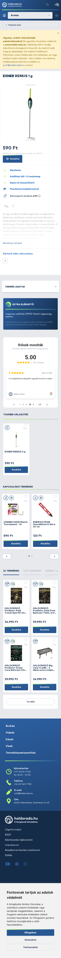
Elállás (8, 855)
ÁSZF (8, 835)
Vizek (9, 746)
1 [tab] (29, 556)
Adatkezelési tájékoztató (19, 840)
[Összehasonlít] (6, 206)
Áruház (10, 726)
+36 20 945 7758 (22, 784)
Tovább (30, 702)
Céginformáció (13, 830)
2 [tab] (31, 556)
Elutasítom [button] (30, 939)
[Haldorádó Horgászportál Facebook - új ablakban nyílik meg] (19, 864)
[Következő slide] (54, 556)
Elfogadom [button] (30, 932)
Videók (10, 732)
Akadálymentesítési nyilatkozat (22, 850)
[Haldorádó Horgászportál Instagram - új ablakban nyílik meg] (27, 864)
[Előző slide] (6, 556)
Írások (9, 739)
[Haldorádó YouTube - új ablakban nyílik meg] (10, 864)
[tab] (11, 572)
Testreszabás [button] (30, 947)
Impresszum (12, 845)
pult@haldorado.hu (14, 65)
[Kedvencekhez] (13, 206)
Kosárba (14, 159)
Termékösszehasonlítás (21, 753)
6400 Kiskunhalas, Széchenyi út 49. (32, 803)
